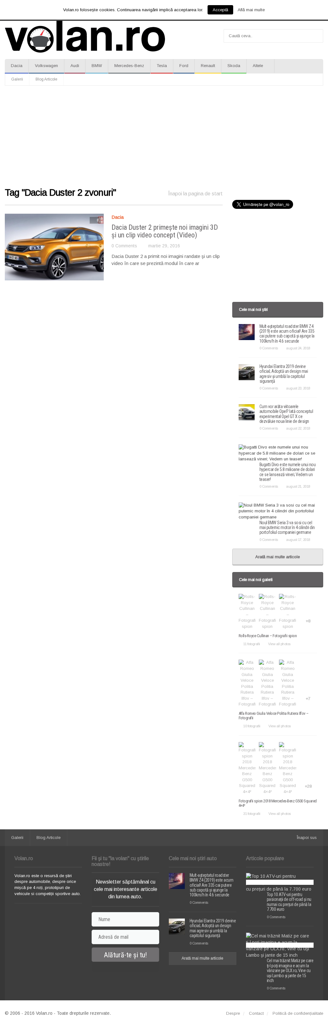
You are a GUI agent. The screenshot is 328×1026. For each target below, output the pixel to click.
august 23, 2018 (298, 388)
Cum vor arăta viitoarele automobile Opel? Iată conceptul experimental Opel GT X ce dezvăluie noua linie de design (286, 414)
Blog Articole (46, 79)
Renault (208, 65)
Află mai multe (251, 9)
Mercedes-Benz (129, 65)
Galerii (17, 79)
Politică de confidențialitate (298, 1013)
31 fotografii (251, 814)
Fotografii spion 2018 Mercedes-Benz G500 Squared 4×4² (278, 803)
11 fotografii (251, 644)
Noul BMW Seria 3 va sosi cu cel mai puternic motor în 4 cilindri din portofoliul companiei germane (287, 527)
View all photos (279, 644)
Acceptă (220, 9)
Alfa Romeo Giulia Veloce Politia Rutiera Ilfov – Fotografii (273, 715)
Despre (233, 1013)
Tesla (162, 65)
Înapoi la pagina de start (195, 193)
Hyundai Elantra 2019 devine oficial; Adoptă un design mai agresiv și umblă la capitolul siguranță (283, 374)
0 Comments (124, 245)
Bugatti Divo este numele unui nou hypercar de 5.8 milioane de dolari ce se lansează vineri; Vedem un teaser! (287, 472)
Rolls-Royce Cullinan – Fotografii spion (268, 635)
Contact (256, 1013)
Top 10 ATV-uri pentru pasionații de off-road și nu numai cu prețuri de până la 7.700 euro (289, 902)
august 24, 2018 (298, 348)
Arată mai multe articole (277, 556)
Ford (183, 65)
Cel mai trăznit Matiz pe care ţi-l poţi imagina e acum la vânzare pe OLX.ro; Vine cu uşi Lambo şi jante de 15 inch (290, 970)
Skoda (233, 65)
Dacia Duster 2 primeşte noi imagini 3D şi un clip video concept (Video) (164, 231)
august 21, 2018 (298, 486)
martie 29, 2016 (164, 245)
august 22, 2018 (298, 428)
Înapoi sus (307, 837)
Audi (74, 65)
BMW (97, 65)
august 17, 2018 (298, 540)
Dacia (16, 65)
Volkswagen (46, 65)
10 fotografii (251, 726)
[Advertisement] (164, 137)
